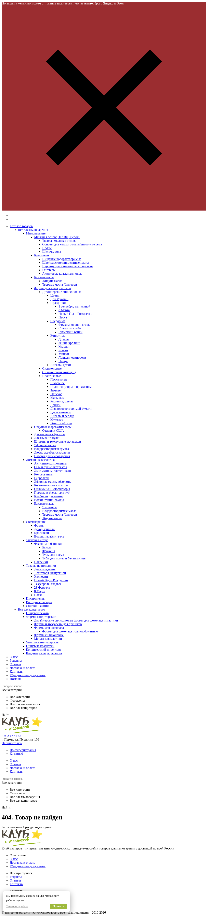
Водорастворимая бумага (51, 448)
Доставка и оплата (22, 668)
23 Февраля (42, 587)
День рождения (44, 569)
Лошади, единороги (72, 357)
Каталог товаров (21, 226)
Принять (58, 906)
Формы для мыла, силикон (52, 288)
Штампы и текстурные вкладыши (57, 441)
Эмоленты (49, 507)
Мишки (63, 354)
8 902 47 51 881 (12, 736)
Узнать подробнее (17, 906)
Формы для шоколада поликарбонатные (70, 631)
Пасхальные (58, 379)
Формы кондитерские (41, 616)
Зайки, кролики (69, 343)
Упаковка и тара (37, 540)
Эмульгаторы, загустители (52, 470)
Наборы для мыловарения (52, 456)
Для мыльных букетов (49, 434)
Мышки (63, 346)
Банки (46, 547)
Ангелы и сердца (62, 416)
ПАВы (47, 248)
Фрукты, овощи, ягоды (74, 324)
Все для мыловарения (33, 229)
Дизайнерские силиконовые (61, 292)
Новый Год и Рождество (75, 313)
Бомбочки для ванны (48, 496)
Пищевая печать (37, 613)
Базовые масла (44, 277)
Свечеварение (36, 522)
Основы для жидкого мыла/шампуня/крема (72, 244)
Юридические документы (28, 675)
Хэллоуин (41, 576)
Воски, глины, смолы (49, 500)
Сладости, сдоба (69, 328)
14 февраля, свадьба (48, 584)
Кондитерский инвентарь (43, 649)
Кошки (63, 350)
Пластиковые (51, 375)
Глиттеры (48, 270)
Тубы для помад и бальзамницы (64, 558)
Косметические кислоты (51, 485)
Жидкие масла (52, 281)
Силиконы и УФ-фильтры (52, 489)
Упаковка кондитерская (42, 642)
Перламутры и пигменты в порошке (67, 266)
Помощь (15, 679)
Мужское (56, 419)
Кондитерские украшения (44, 653)
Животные (57, 335)
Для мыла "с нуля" (47, 438)
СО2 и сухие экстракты (50, 467)
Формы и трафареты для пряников (58, 624)
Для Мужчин (59, 299)
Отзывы (15, 664)
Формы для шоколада (49, 627)
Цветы (55, 295)
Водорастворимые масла (59, 511)
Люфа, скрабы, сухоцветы (52, 452)
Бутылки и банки (70, 332)
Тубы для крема (53, 554)
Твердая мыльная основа (59, 240)
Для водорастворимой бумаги (71, 408)
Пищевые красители (40, 646)
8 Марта (64, 310)
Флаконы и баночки (48, 543)
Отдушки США (53, 430)
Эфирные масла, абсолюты (53, 481)
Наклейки (41, 562)
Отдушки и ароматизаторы (53, 427)
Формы (39, 525)
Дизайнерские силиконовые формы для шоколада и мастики (76, 620)
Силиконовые (52, 368)
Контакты (16, 671)
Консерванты (43, 474)
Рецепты (16, 660)
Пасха (62, 317)
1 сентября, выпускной (74, 306)
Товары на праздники (41, 565)
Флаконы (48, 551)
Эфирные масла (45, 445)
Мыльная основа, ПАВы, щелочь (57, 237)
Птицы (63, 361)
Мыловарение (36, 233)
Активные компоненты (50, 463)
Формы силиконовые (49, 635)
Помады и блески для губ (51, 492)
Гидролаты (41, 478)
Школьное (57, 383)
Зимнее (55, 390)
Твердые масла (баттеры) (59, 284)
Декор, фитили (44, 529)
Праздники (58, 302)
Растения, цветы (61, 401)
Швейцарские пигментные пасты (65, 262)
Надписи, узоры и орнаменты (71, 386)
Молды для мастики (48, 638)
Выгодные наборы (39, 602)
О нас (14, 657)
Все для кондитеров (31, 609)
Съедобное (57, 321)
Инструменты (35, 598)
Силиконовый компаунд (59, 372)
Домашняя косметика (40, 459)
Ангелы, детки (60, 365)
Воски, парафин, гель (49, 536)
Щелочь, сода (51, 251)
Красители (41, 255)
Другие (63, 339)
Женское (56, 394)
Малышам (57, 397)
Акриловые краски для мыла (62, 273)
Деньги (55, 405)
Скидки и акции (37, 605)
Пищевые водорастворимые (61, 259)
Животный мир (61, 423)
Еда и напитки (60, 412)
